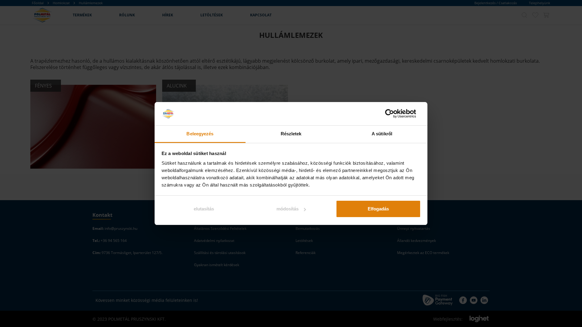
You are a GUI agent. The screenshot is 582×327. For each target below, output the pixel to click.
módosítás (287, 208)
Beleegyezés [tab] (199, 133)
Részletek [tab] (291, 133)
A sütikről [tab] (382, 133)
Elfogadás (378, 208)
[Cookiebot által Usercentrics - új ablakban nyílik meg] (394, 113)
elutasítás (204, 208)
